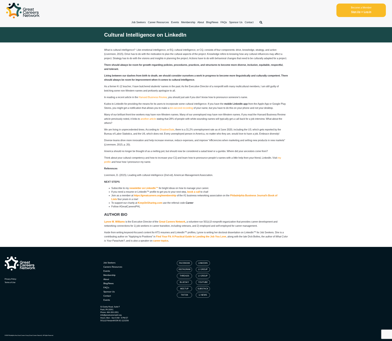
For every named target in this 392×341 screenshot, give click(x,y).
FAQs (224, 22)
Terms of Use (10, 282)
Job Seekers (138, 22)
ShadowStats (167, 129)
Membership (188, 22)
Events (175, 22)
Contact (249, 22)
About (200, 22)
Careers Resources (112, 267)
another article (148, 119)
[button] (261, 22)
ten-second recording (181, 108)
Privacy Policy (10, 279)
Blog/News (212, 22)
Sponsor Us (236, 22)
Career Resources (158, 22)
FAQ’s (106, 287)
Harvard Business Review (153, 97)
